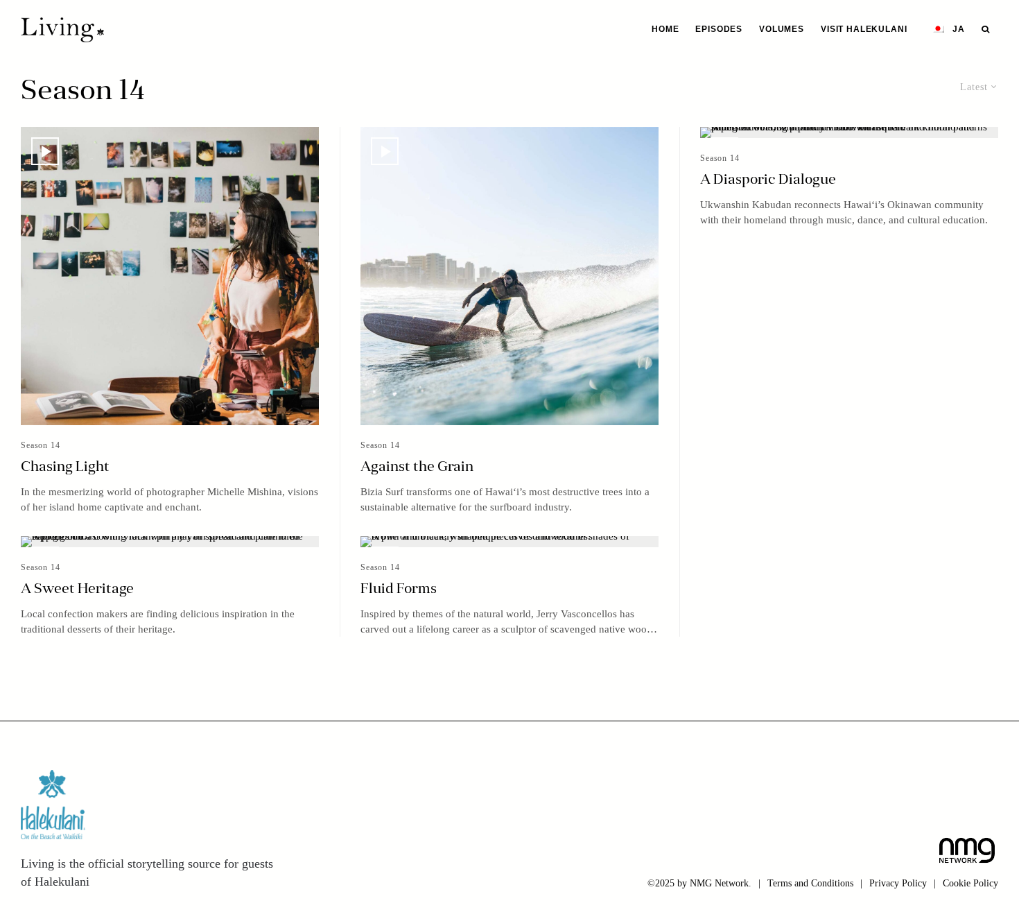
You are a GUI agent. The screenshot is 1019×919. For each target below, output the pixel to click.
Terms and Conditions (810, 883)
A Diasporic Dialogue (768, 180)
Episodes (718, 29)
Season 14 (40, 445)
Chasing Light (65, 467)
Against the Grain (416, 467)
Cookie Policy (970, 883)
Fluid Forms (398, 589)
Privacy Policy (898, 883)
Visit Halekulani (864, 29)
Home (665, 29)
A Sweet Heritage (77, 589)
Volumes (781, 29)
